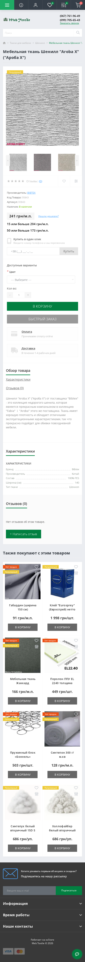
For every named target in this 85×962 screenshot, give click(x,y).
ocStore (50, 939)
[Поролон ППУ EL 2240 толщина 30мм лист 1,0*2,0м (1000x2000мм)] (62, 655)
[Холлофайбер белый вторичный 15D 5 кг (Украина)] (62, 802)
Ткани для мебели (20, 43)
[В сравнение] (36, 573)
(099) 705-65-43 (70, 20)
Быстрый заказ (42, 319)
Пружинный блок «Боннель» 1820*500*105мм (22, 757)
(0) (40, 181)
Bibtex (31, 192)
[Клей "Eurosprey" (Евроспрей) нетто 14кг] (62, 581)
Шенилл (40, 43)
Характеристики (18, 379)
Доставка (28, 348)
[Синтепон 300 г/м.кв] (62, 729)
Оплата (27, 331)
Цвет (11, 271)
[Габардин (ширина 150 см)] (23, 581)
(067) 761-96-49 (70, 16)
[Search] (78, 33)
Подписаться (68, 890)
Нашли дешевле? (48, 216)
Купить (68, 251)
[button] (35, 5)
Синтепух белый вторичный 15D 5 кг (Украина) (22, 830)
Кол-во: (12, 288)
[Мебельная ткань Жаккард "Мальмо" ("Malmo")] (23, 655)
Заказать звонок (69, 23)
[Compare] (76, 181)
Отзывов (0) (15, 388)
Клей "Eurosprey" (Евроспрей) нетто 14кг (62, 609)
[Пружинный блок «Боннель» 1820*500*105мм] (23, 729)
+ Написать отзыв (23, 534)
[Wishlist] (64, 181)
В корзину (42, 306)
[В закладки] (36, 567)
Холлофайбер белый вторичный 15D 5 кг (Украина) (62, 830)
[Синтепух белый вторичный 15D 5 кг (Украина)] (23, 802)
